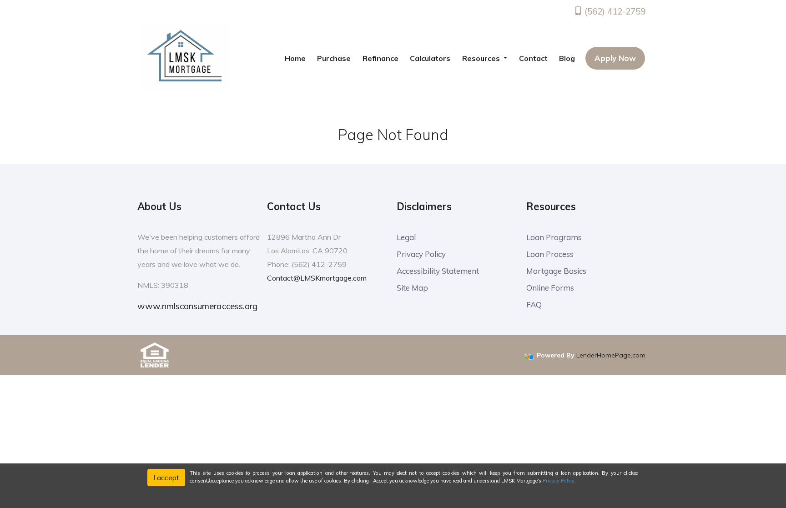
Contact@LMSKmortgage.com (317, 277)
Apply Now (615, 58)
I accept (166, 477)
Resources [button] (482, 58)
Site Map (412, 287)
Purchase (334, 58)
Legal (406, 237)
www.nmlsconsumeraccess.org (197, 306)
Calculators (430, 58)
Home (295, 58)
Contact (533, 58)
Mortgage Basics (556, 271)
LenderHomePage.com (610, 355)
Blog (567, 58)
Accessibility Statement (438, 271)
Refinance (380, 58)
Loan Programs (554, 237)
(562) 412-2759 (613, 11)
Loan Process (550, 254)
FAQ (534, 304)
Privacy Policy (421, 254)
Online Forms (550, 287)
